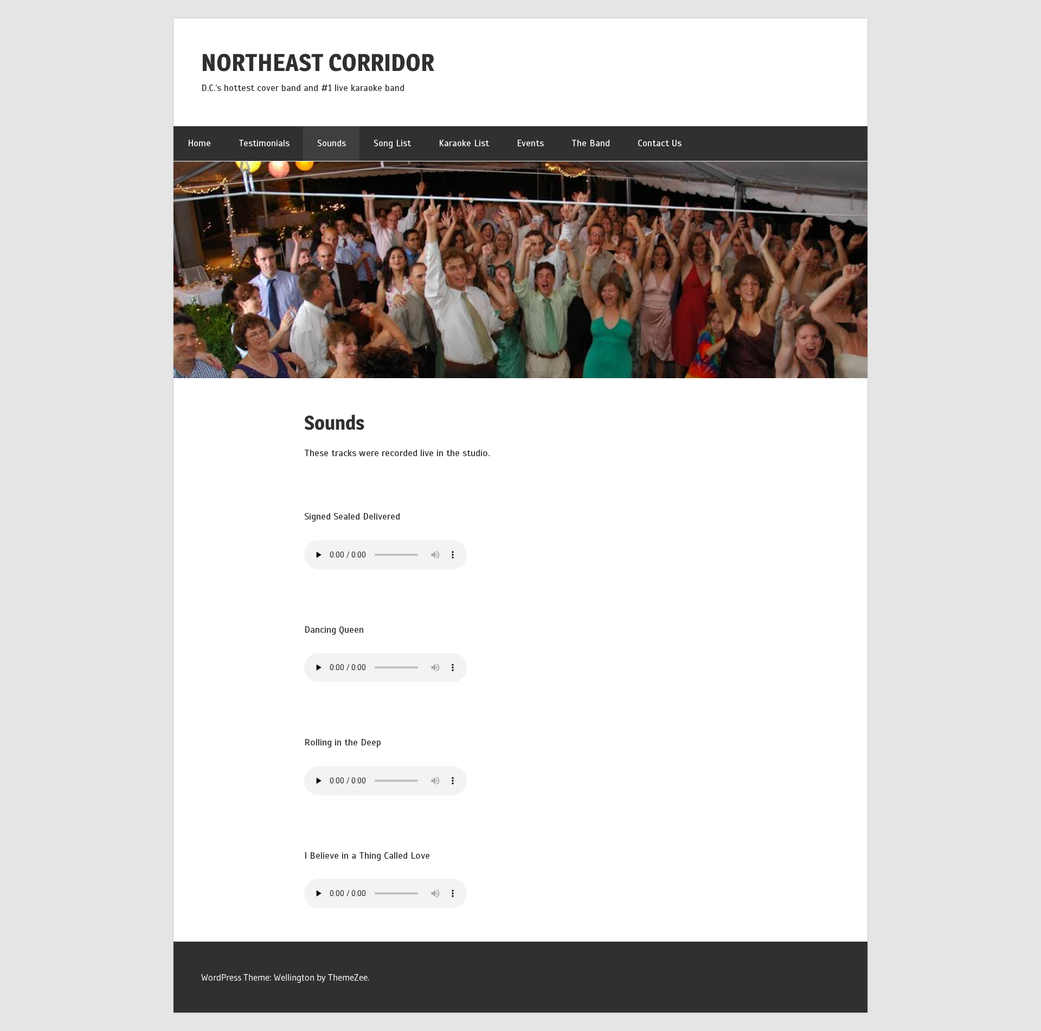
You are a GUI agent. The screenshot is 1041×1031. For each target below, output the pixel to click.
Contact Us (660, 143)
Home (199, 143)
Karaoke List (464, 143)
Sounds (331, 143)
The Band (590, 143)
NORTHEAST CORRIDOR (317, 62)
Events (530, 143)
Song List (392, 143)
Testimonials (264, 143)
